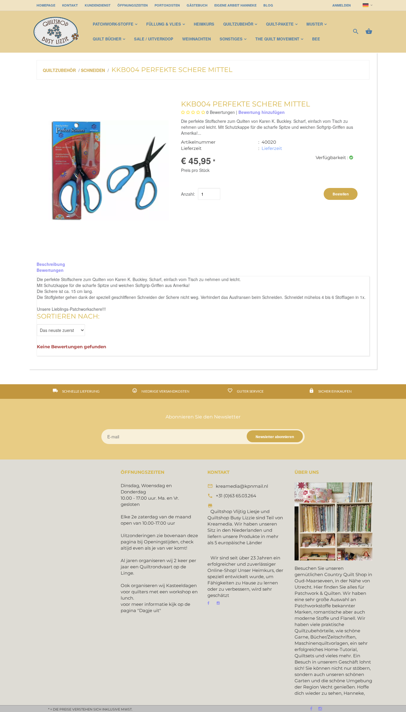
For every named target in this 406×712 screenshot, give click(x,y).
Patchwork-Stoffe (113, 24)
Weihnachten (196, 39)
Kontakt (70, 5)
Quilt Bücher (107, 39)
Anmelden (341, 5)
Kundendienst (98, 5)
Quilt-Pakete (280, 24)
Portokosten (167, 5)
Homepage (46, 5)
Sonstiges (231, 39)
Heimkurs (204, 24)
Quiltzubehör (238, 24)
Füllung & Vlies (163, 24)
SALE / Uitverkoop (153, 39)
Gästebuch (197, 5)
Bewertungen (50, 270)
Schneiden (93, 70)
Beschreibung (51, 264)
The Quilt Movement (277, 39)
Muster (314, 24)
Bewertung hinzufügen (261, 112)
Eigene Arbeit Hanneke (235, 5)
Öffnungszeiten (132, 5)
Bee (316, 39)
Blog (268, 5)
